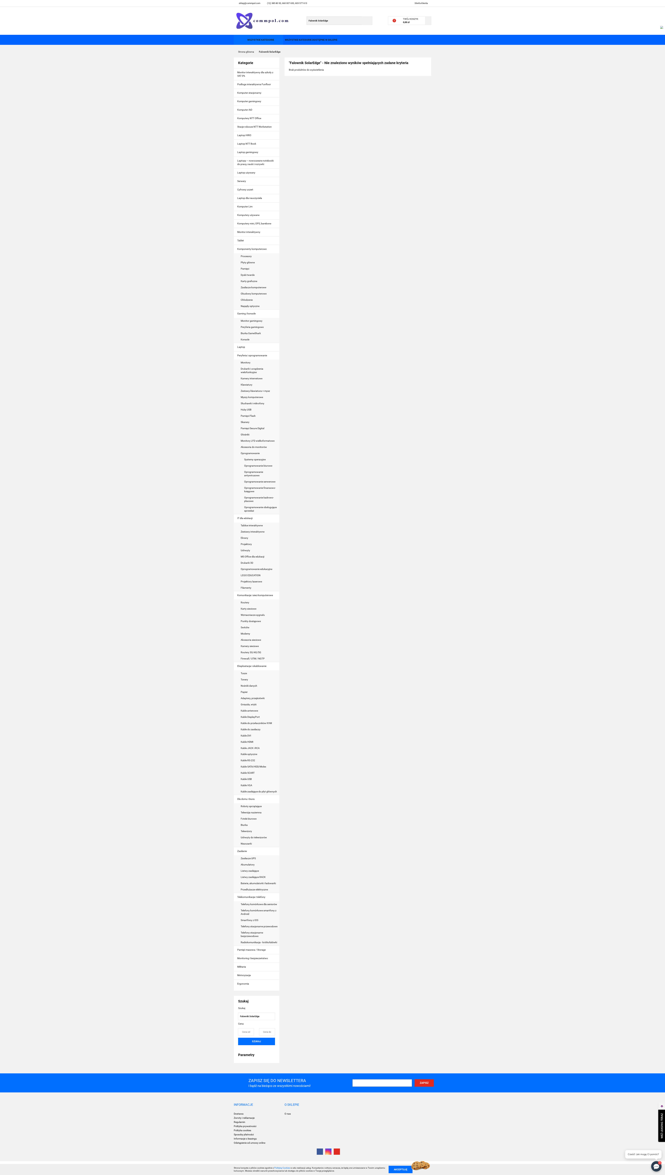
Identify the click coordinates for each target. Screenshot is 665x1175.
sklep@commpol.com (249, 3)
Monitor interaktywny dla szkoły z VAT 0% (255, 74)
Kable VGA (246, 785)
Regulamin (239, 1122)
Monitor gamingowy (251, 320)
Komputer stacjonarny (249, 92)
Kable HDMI (247, 741)
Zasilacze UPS (248, 858)
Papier (244, 692)
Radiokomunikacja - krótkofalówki (259, 942)
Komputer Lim (244, 206)
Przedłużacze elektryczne (254, 889)
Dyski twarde (248, 275)
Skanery (245, 422)
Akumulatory (248, 864)
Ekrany (244, 538)
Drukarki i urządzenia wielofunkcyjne (252, 370)
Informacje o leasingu (245, 1138)
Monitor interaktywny (248, 232)
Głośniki (245, 434)
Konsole (245, 339)
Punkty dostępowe (251, 621)
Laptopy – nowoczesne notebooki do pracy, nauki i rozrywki (255, 162)
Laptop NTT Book (246, 143)
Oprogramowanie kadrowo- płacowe (259, 499)
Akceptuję (400, 1169)
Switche (245, 627)
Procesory (246, 256)
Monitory (245, 362)
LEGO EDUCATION (250, 575)
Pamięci (245, 268)
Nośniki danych (249, 685)
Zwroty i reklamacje (244, 1117)
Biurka (244, 825)
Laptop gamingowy (247, 152)
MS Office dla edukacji (252, 556)
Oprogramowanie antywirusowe (253, 474)
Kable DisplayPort (250, 717)
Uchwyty (245, 550)
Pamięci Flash (248, 415)
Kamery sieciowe (250, 646)
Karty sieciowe (248, 608)
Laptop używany (246, 172)
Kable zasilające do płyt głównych (259, 791)
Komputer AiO (244, 109)
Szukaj (256, 1041)
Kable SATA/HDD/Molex (253, 766)
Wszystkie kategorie (260, 39)
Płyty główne (248, 262)
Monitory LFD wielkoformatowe (257, 440)
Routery (245, 602)
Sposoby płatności (244, 1134)
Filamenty (246, 587)
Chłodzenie (247, 299)
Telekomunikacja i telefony (251, 897)
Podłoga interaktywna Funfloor (254, 84)
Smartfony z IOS (249, 920)
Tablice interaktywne (252, 525)
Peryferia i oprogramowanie (252, 355)
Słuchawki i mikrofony (252, 403)
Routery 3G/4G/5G (251, 652)
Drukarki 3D (247, 562)
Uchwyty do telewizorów (254, 837)
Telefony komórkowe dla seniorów (259, 904)
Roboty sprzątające (251, 806)
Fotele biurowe (248, 818)
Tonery (245, 679)
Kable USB (246, 779)
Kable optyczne (249, 754)
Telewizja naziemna (251, 812)
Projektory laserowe (251, 581)
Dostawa (238, 1113)
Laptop (241, 347)
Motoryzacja (244, 975)
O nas (288, 1113)
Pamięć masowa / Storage (251, 949)
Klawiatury (246, 384)
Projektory (246, 544)
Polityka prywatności (245, 1126)
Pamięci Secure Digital (252, 428)
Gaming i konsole (246, 313)
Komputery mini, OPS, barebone (254, 223)
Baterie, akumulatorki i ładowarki (258, 883)
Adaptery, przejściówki (253, 698)
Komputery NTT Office (249, 118)
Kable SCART (248, 772)
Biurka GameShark (251, 333)
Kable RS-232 (248, 760)
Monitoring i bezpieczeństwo (252, 958)
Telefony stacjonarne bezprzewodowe (252, 934)
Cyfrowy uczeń (245, 189)
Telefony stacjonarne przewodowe (259, 926)
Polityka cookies (242, 1130)
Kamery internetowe (251, 378)
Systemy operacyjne (255, 459)
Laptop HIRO (244, 135)
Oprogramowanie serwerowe (259, 481)
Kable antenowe (249, 710)
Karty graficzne (249, 281)
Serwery (241, 181)
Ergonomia (243, 983)
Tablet (240, 240)
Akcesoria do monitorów (254, 447)
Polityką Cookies (282, 1168)
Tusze (244, 673)
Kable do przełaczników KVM (256, 723)
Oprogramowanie (250, 453)
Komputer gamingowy (249, 101)
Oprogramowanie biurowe (258, 465)
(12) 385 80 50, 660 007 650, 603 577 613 (287, 3)
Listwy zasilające (250, 870)
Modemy (245, 633)
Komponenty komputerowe (252, 249)
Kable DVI (246, 735)
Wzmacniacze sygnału (253, 615)
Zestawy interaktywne (252, 531)
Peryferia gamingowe (252, 327)
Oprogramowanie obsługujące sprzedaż (260, 509)
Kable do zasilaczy (250, 729)
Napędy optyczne (250, 306)
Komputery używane (248, 215)
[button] (243, 1105)
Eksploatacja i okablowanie (252, 666)
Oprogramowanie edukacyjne (256, 569)
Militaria (241, 966)
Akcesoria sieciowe (251, 639)
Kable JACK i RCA (250, 748)
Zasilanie (242, 851)
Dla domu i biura (246, 799)
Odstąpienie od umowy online (249, 1142)
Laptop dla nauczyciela (249, 198)
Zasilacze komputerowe (253, 287)
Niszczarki (246, 843)
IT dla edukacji (245, 518)
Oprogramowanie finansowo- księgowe (260, 489)
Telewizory (246, 831)
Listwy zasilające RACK (253, 877)
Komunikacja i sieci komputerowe (255, 595)
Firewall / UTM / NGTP (253, 658)
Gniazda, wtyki (248, 704)
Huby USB (246, 409)
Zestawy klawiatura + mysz (255, 391)
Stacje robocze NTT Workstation (254, 126)
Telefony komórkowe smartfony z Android (258, 912)
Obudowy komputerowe (254, 293)
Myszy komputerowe (252, 397)
